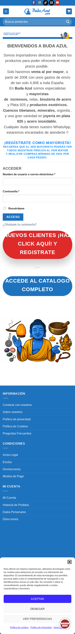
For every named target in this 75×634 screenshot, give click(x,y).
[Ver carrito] (69, 11)
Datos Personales (14, 512)
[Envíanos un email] (51, 3)
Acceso (13, 216)
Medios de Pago (13, 476)
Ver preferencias (37, 618)
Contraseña (18, 191)
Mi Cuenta (9, 497)
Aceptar (37, 598)
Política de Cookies (15, 426)
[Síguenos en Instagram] (39, 3)
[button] (69, 562)
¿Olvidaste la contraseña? (20, 224)
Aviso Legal (10, 454)
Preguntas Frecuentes (17, 433)
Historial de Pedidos (16, 505)
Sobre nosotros (12, 412)
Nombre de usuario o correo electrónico (36, 174)
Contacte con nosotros (17, 404)
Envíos (7, 462)
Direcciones (10, 519)
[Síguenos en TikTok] (45, 3)
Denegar (37, 608)
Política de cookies (19, 627)
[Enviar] (68, 21)
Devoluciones (12, 469)
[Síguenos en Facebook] (34, 3)
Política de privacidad (41, 627)
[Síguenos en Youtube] (57, 3)
